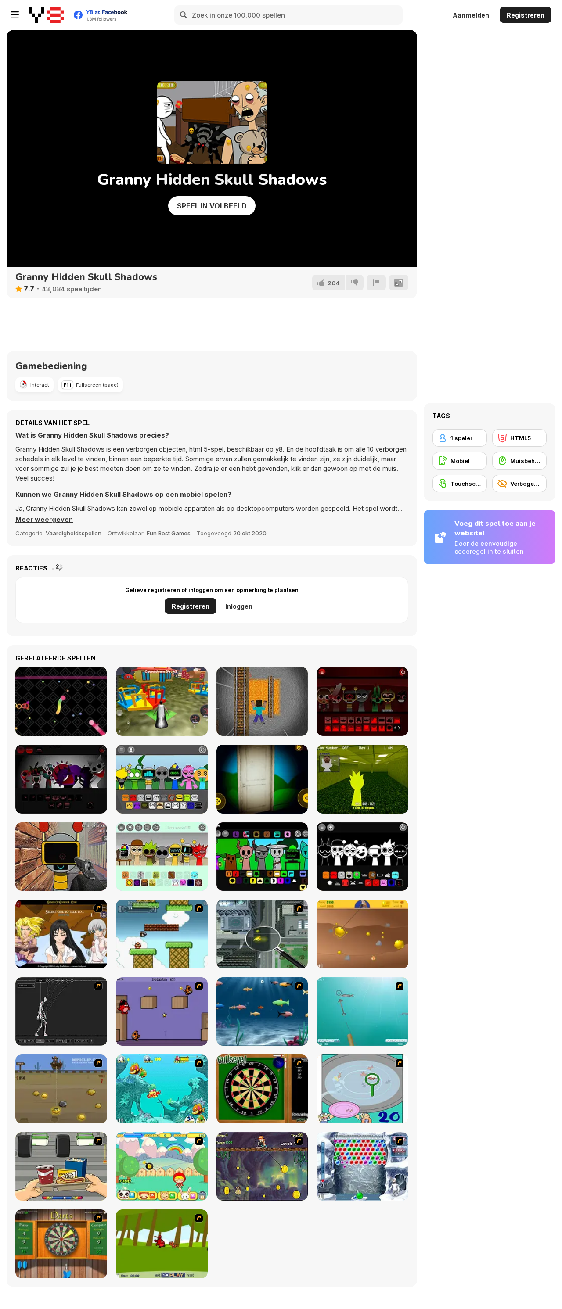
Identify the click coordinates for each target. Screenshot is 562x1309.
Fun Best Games (169, 533)
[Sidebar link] (15, 15)
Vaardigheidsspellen (73, 533)
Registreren (525, 15)
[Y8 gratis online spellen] (46, 15)
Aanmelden (471, 15)
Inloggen (238, 606)
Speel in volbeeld (212, 205)
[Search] (184, 15)
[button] (44, 519)
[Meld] (376, 282)
